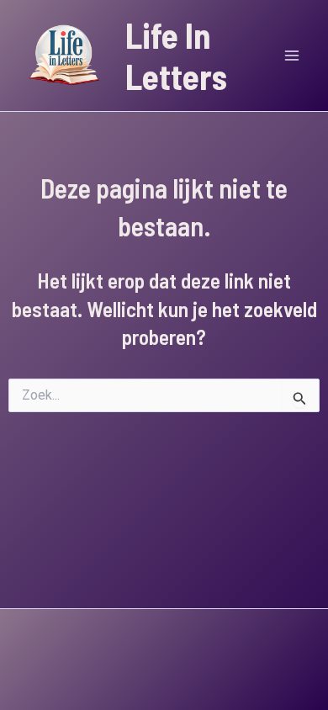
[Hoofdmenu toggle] (292, 55)
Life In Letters (176, 55)
